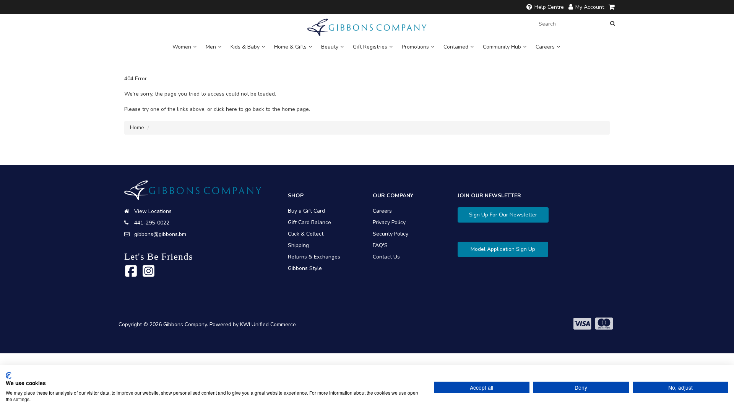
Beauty (329, 46)
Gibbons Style (305, 268)
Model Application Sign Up (503, 249)
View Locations (153, 211)
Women (181, 46)
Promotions (415, 46)
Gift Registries (370, 46)
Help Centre (549, 7)
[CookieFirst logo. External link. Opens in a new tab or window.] (8, 375)
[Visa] (582, 324)
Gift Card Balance (309, 222)
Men (211, 46)
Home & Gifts (290, 46)
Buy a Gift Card (306, 211)
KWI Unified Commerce (268, 324)
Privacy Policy (389, 222)
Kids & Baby (245, 46)
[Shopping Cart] (612, 7)
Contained (455, 46)
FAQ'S (380, 245)
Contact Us (386, 256)
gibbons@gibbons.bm (160, 234)
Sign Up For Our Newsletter (503, 214)
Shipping (298, 245)
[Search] (612, 24)
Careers (545, 46)
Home (137, 127)
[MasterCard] (604, 324)
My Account (589, 7)
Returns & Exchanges (314, 256)
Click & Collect (305, 233)
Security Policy (390, 233)
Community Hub (502, 46)
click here (225, 109)
